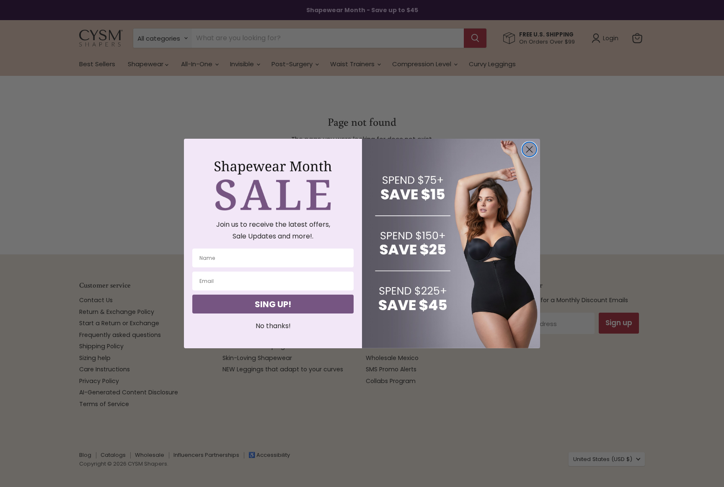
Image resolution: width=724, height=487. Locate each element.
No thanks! (273, 326)
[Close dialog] (529, 149)
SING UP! (273, 304)
